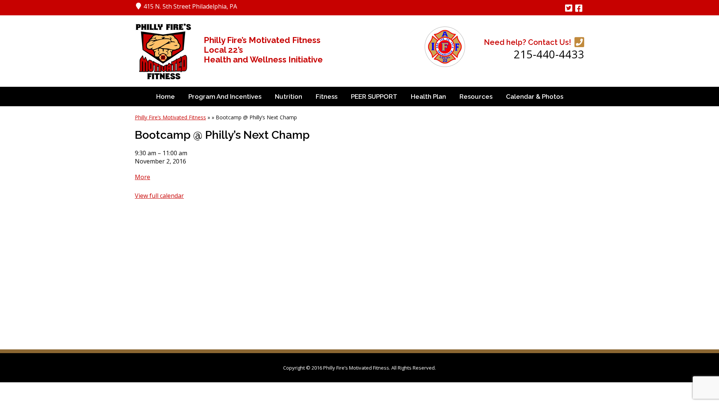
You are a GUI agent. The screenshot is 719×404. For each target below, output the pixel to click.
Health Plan (428, 96)
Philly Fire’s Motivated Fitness (170, 117)
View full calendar (159, 196)
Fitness (326, 96)
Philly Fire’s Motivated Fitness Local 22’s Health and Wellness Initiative (263, 49)
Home (165, 96)
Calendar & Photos (534, 96)
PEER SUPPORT (374, 96)
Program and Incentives (224, 96)
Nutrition (288, 96)
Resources (475, 96)
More (142, 177)
